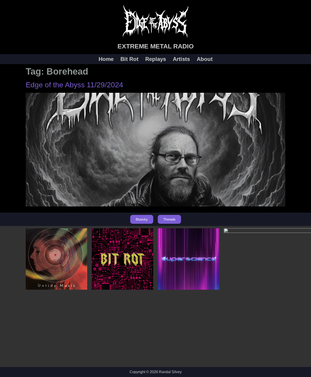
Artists (181, 59)
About (205, 59)
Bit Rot (129, 59)
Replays (155, 59)
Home (106, 59)
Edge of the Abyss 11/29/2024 (74, 85)
